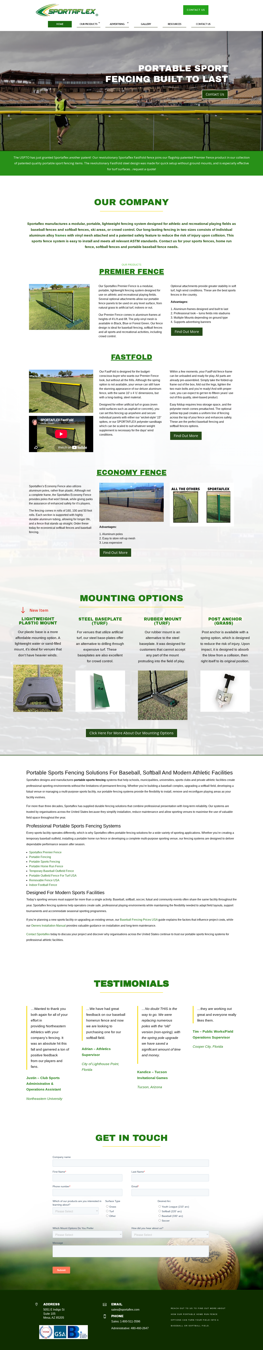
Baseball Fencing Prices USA (139, 919)
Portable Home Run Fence (46, 866)
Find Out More (187, 331)
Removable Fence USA (44, 880)
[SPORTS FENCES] (61, 411)
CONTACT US (196, 10)
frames (60, 235)
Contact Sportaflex (38, 934)
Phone (117, 1316)
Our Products (88, 24)
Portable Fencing (40, 856)
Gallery (146, 24)
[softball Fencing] (59, 328)
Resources (174, 24)
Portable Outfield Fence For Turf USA (53, 875)
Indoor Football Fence (43, 884)
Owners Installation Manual (48, 925)
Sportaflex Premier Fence (45, 852)
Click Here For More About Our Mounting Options (131, 733)
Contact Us (203, 24)
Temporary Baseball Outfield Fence (51, 870)
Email (116, 1304)
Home (59, 24)
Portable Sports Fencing (44, 861)
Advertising (117, 24)
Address (51, 1304)
